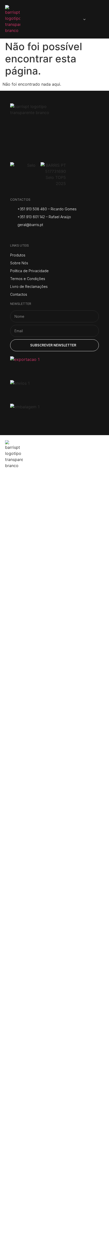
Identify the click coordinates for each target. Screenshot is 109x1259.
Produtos (23, 513)
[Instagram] (13, 235)
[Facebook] (26, 235)
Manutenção (29, 543)
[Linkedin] (51, 235)
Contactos (25, 558)
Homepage (26, 483)
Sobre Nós (24, 498)
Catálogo (22, 528)
